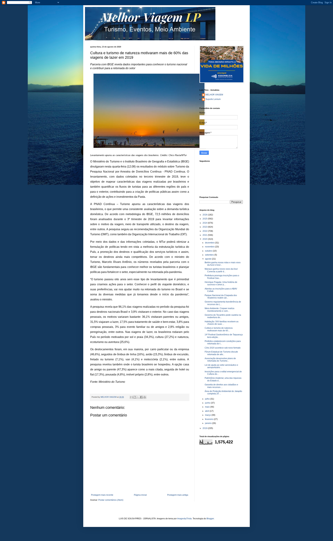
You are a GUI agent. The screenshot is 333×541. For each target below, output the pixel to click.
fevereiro (209, 419)
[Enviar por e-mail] (131, 397)
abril (207, 411)
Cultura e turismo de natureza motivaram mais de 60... (219, 329)
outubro (209, 251)
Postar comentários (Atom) (110, 500)
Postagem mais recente (102, 495)
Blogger (210, 518)
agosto (208, 259)
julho (207, 399)
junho (208, 403)
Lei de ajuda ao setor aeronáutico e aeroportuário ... (221, 366)
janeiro (208, 423)
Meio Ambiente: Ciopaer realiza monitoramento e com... (219, 309)
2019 (205, 428)
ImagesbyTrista (184, 518)
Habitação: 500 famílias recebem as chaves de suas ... (221, 322)
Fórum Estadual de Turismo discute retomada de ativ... (221, 353)
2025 (205, 219)
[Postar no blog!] (134, 397)
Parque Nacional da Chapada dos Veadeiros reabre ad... (221, 296)
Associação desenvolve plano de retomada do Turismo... (220, 359)
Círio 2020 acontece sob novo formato (223, 348)
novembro (210, 246)
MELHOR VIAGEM (214, 94)
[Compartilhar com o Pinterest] (144, 397)
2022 (205, 231)
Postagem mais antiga (177, 495)
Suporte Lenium (213, 99)
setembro (209, 255)
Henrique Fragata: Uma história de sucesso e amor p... (221, 283)
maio (207, 407)
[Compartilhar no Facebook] (141, 397)
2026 (205, 215)
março (208, 415)
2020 (205, 239)
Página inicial (140, 495)
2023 (205, 227)
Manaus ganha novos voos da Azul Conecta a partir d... (221, 270)
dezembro (210, 242)
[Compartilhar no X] (138, 397)
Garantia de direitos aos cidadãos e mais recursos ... (221, 385)
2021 (205, 235)
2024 (205, 223)
